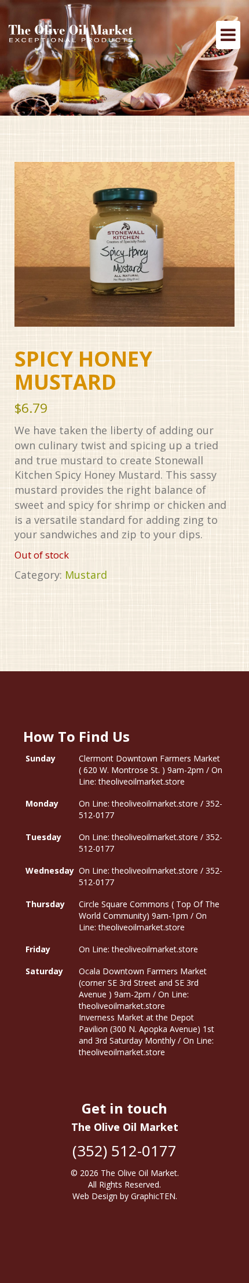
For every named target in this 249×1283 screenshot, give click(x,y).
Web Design (95, 1195)
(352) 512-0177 (124, 1150)
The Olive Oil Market (139, 1172)
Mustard (86, 575)
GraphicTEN (153, 1195)
